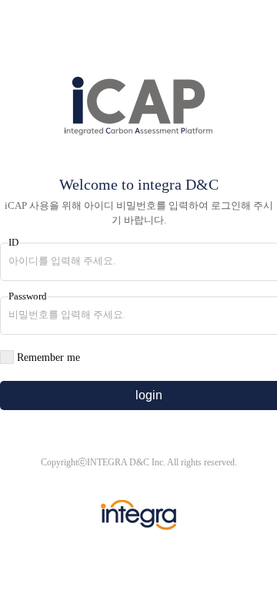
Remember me (48, 357)
